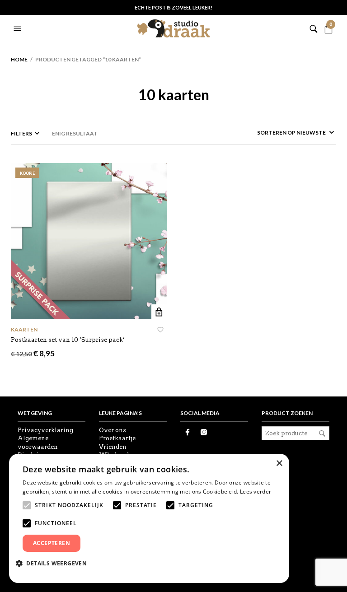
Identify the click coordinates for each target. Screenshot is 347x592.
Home (19, 59)
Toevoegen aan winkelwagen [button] (159, 312)
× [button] (279, 463)
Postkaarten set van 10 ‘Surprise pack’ (68, 339)
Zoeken (322, 433)
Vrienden (113, 446)
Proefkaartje (117, 438)
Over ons (112, 430)
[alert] (149, 518)
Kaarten (24, 329)
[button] (18, 28)
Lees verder (255, 491)
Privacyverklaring (45, 430)
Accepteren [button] (51, 543)
